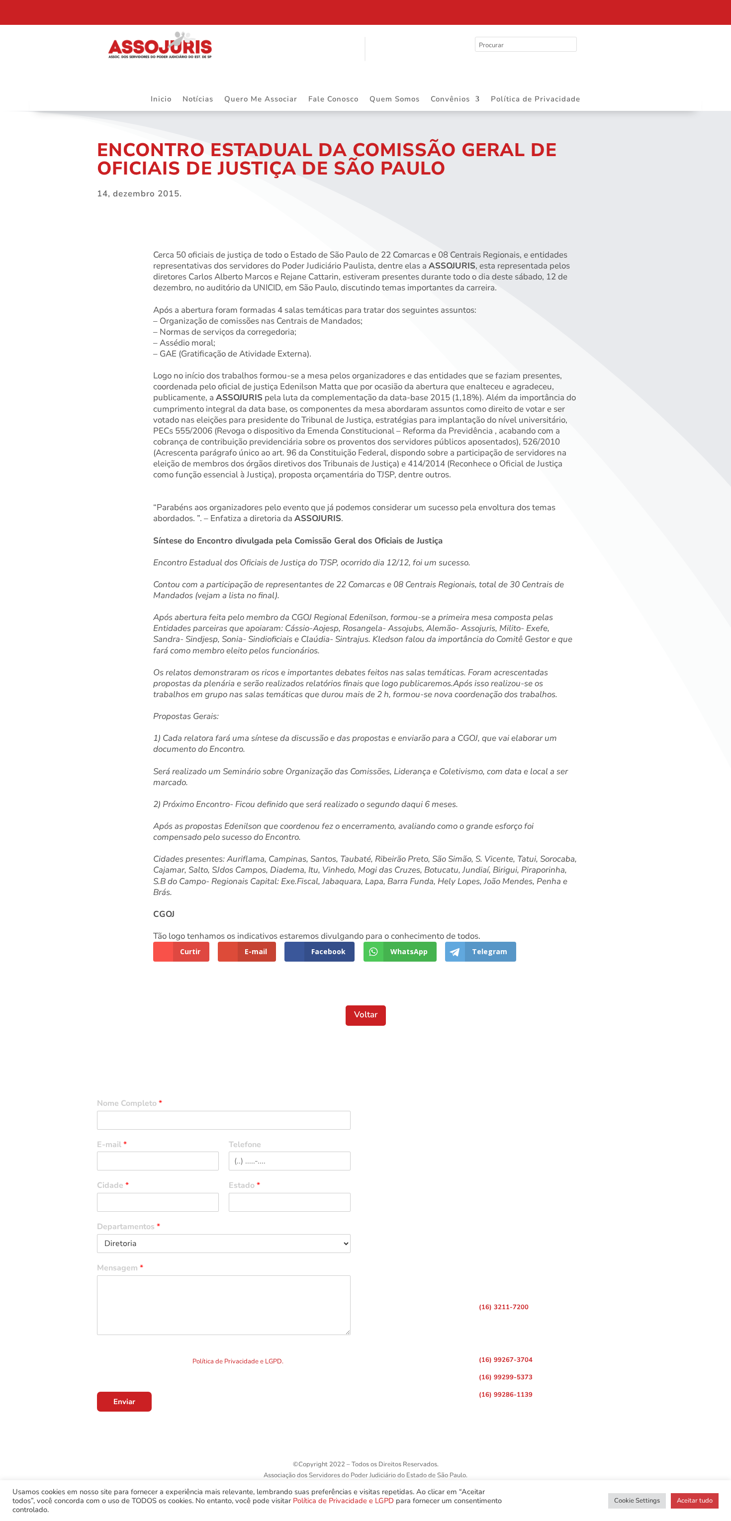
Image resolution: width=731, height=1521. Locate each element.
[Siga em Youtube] (579, 9)
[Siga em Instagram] (558, 9)
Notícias (198, 99)
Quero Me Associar (260, 99)
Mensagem (120, 1268)
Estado (244, 1185)
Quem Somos (394, 99)
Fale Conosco (333, 99)
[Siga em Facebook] (537, 9)
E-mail (112, 1145)
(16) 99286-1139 (506, 1394)
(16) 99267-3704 (506, 1359)
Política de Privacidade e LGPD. (237, 1361)
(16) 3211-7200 (504, 1307)
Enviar (124, 1402)
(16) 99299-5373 (506, 1377)
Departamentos (128, 1227)
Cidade (113, 1185)
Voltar (365, 1014)
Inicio (161, 99)
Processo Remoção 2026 (102, 11)
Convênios (450, 99)
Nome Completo (129, 1103)
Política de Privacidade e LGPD (343, 1501)
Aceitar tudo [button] (695, 1500)
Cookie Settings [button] (637, 1500)
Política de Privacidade (535, 99)
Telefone (245, 1145)
